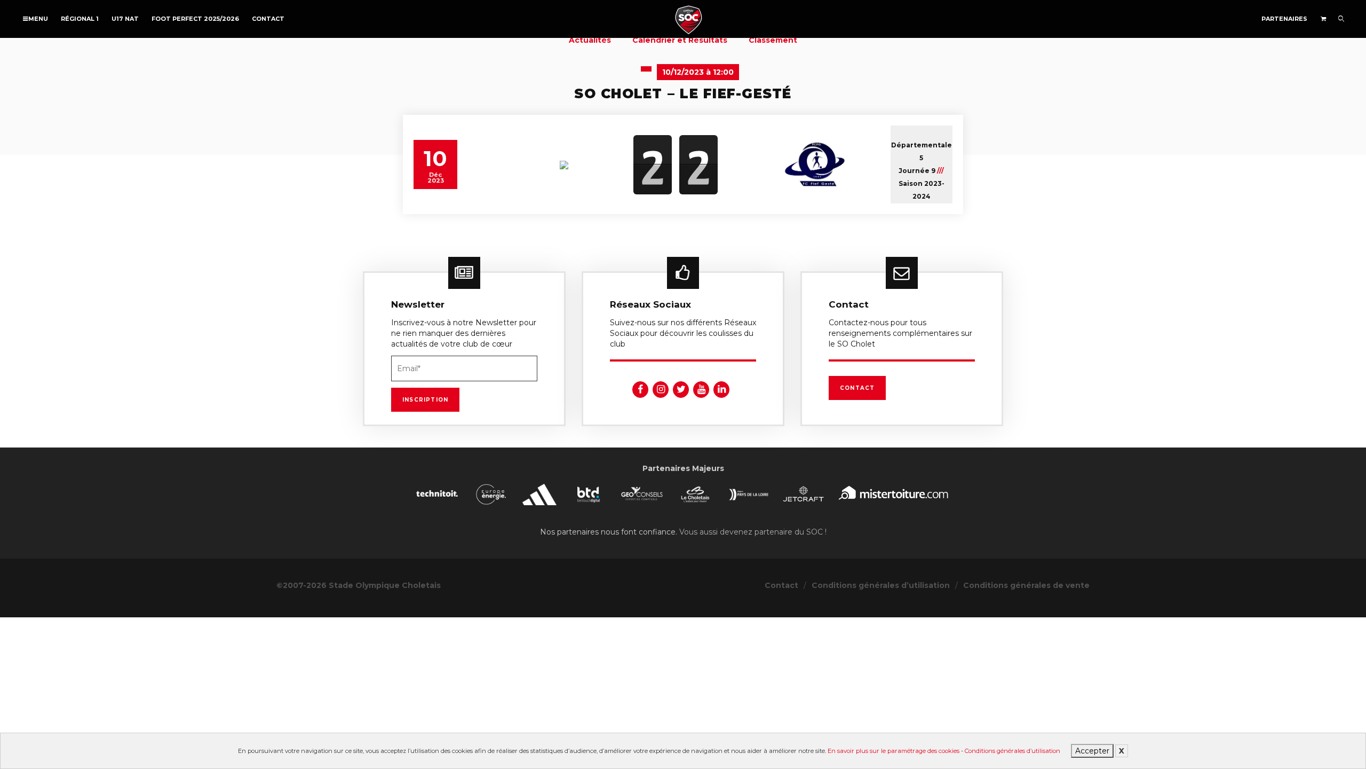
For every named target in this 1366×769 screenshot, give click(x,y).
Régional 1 (80, 18)
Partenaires (1284, 18)
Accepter (1092, 751)
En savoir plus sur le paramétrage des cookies (893, 751)
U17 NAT (125, 18)
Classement (773, 40)
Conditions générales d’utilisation (1012, 751)
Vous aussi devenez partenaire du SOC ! (753, 532)
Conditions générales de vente (1026, 585)
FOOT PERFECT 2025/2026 (195, 18)
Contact (268, 18)
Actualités (590, 40)
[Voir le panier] (1323, 18)
